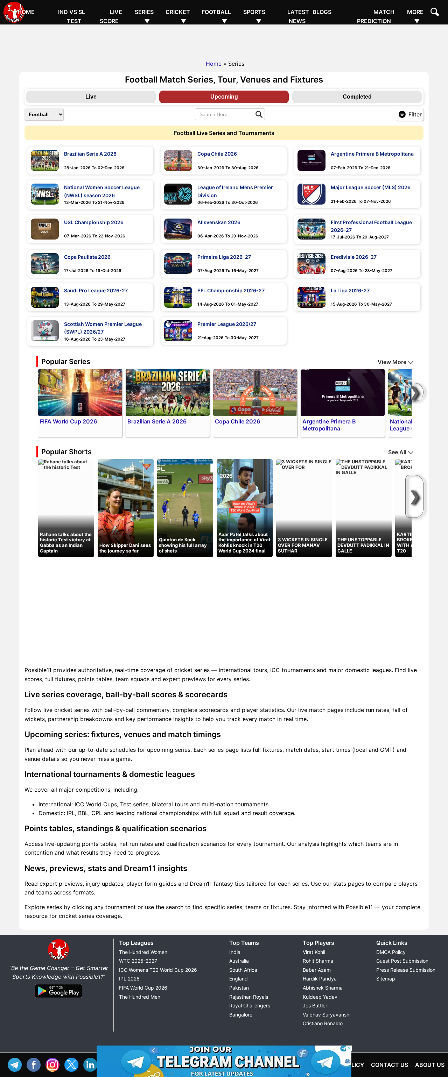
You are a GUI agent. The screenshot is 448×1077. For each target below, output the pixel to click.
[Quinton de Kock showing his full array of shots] (185, 508)
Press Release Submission (405, 970)
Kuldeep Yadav (320, 997)
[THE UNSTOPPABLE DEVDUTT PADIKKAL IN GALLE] (364, 467)
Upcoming (224, 97)
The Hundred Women (143, 952)
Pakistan (239, 988)
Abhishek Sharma (323, 988)
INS (54, 1064)
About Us (429, 1064)
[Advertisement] (224, 40)
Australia (239, 961)
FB (35, 1064)
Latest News (298, 16)
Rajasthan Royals (248, 997)
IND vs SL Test (71, 16)
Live (91, 97)
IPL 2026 (129, 979)
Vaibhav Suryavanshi (326, 1015)
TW (73, 1064)
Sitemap (385, 979)
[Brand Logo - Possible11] (58, 958)
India (234, 952)
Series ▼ (144, 16)
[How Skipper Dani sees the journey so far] (126, 508)
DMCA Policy (391, 952)
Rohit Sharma (318, 961)
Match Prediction (375, 16)
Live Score (111, 16)
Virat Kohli (314, 952)
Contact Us (389, 1064)
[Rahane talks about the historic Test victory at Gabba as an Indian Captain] (66, 464)
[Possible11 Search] (436, 13)
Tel (16, 1064)
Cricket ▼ (178, 16)
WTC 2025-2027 (138, 961)
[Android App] (58, 998)
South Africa (243, 970)
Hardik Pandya (320, 979)
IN (92, 1064)
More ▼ (415, 16)
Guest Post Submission (402, 961)
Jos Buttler (315, 1005)
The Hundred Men (139, 997)
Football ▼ (216, 16)
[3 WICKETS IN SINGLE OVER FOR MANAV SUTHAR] (304, 464)
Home (26, 11)
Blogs (322, 11)
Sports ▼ (254, 16)
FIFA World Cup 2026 (143, 988)
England (238, 979)
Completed (357, 97)
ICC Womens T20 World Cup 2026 (158, 970)
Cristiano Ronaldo (323, 1023)
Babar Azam (317, 970)
